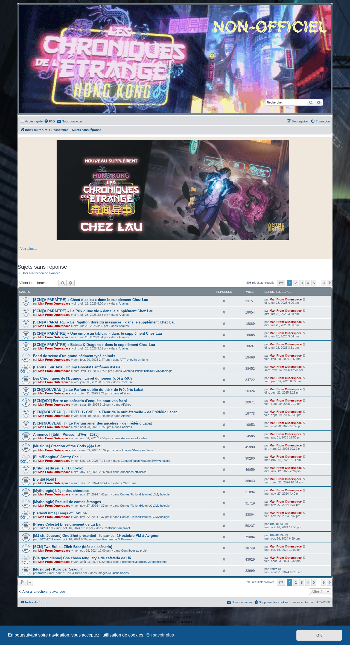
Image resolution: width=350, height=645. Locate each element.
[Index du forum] (175, 59)
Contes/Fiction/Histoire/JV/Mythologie (147, 370)
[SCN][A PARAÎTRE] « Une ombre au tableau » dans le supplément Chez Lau (97, 333)
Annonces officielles (134, 438)
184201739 (45, 528)
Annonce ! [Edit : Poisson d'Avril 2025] (65, 434)
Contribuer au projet (117, 528)
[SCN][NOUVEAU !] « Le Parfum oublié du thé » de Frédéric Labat (88, 390)
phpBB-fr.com (182, 616)
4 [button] (308, 282)
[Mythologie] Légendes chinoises (61, 491)
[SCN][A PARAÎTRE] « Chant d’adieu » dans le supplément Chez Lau (90, 300)
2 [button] (296, 282)
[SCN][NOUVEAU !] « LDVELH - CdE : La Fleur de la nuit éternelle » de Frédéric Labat (105, 412)
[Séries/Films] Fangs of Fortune (60, 513)
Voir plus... (28, 248)
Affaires (124, 303)
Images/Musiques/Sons (137, 450)
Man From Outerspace (54, 303)
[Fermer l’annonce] (328, 141)
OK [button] (319, 635)
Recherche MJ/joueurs (117, 539)
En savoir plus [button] (160, 635)
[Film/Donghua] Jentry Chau (57, 457)
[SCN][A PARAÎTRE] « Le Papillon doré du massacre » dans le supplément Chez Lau (104, 322)
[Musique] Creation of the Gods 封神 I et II (68, 446)
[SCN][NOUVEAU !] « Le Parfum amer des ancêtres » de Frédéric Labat (92, 423)
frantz (42, 573)
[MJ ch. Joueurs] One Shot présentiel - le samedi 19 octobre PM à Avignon (96, 536)
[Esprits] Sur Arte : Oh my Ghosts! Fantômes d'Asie (76, 367)
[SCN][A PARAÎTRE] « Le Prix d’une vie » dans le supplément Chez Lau (93, 311)
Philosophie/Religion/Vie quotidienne (143, 561)
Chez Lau (127, 382)
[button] (281, 283)
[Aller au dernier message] (304, 299)
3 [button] (302, 282)
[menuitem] (49, 121)
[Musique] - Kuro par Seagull (57, 569)
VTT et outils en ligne (134, 359)
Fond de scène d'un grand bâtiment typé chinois (74, 356)
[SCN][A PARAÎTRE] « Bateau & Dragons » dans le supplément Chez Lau (94, 345)
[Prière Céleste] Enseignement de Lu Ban (68, 524)
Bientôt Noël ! (44, 479)
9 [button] (324, 282)
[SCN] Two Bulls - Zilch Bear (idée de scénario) (72, 547)
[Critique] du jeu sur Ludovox (58, 468)
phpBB (162, 612)
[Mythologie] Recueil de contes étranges (67, 502)
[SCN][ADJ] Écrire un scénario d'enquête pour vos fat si (80, 401)
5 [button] (314, 282)
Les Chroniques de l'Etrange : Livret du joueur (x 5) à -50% (82, 378)
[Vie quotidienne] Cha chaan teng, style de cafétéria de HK (82, 558)
